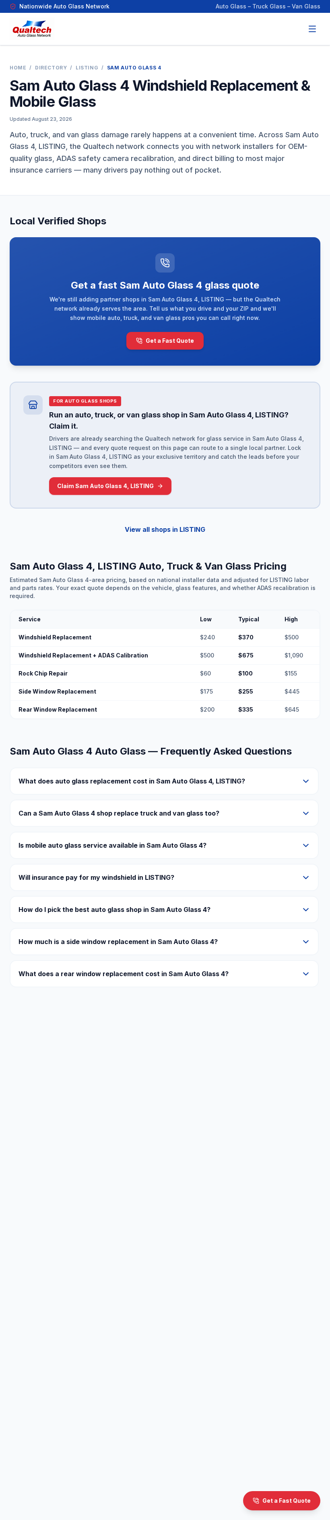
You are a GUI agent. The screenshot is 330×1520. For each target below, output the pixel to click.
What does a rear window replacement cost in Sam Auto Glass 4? (124, 974)
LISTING (87, 68)
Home (18, 68)
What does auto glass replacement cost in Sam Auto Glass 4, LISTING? (132, 781)
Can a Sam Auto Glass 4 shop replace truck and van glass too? (119, 813)
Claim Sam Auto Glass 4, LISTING (105, 485)
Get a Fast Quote (170, 340)
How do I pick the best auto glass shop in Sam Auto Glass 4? (114, 909)
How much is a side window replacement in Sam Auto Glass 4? (118, 942)
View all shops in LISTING (165, 529)
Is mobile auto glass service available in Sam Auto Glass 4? (112, 845)
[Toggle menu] (312, 29)
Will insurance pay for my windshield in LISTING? (96, 877)
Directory (51, 68)
